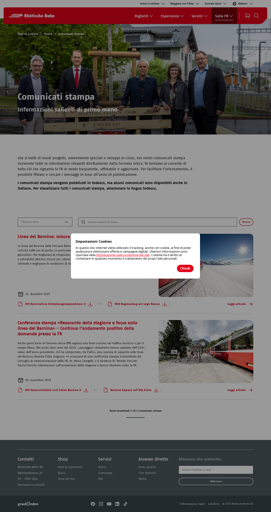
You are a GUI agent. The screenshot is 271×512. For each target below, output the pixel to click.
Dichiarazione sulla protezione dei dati (123, 255)
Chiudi (185, 268)
